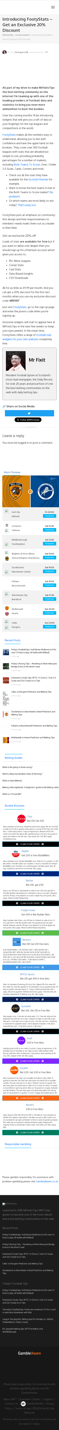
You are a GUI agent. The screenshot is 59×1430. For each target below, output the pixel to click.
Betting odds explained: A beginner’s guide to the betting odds (30, 787)
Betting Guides (13, 757)
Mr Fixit (37, 360)
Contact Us (11, 1403)
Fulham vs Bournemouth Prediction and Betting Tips (34, 726)
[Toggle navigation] (53, 7)
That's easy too (27, 205)
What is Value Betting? (12, 780)
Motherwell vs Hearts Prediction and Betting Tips (33, 737)
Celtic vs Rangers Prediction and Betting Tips (31, 692)
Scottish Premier (38, 179)
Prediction (49, 516)
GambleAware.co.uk (47, 1181)
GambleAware (34, 1403)
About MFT (10, 1399)
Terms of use (23, 1408)
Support (48, 1399)
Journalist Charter (30, 1399)
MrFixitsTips (7, 35)
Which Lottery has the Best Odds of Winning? (22, 774)
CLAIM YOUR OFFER (30, 844)
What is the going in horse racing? (17, 767)
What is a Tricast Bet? (11, 794)
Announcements (22, 35)
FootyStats (9, 134)
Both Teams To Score (27, 164)
